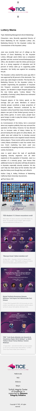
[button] (18, 2)
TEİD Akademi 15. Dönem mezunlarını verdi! (18, 215)
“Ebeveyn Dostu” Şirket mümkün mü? (15, 256)
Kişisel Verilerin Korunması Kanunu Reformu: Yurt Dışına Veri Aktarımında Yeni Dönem (17, 298)
